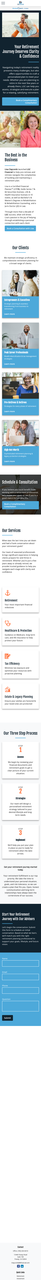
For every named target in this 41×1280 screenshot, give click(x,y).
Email (4, 972)
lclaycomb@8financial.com (21, 1263)
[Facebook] (18, 1266)
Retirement (20, 1276)
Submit (7, 1018)
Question (6, 999)
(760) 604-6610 (23, 1251)
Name (4, 958)
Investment (20, 1279)
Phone (5, 985)
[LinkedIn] (22, 1266)
